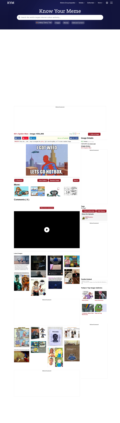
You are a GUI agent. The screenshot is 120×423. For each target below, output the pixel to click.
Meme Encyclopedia (67, 3)
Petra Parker (85, 300)
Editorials (90, 3)
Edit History (101, 211)
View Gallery (43, 180)
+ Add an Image (94, 134)
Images (57, 23)
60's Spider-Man (21, 134)
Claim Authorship (89, 211)
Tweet (33, 138)
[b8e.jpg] (47, 160)
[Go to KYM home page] (10, 3)
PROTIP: (16, 141)
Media (81, 3)
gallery (42, 141)
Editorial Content (78, 23)
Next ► (76, 180)
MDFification (89, 217)
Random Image (54, 180)
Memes (66, 23)
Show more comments (47, 208)
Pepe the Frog (98, 313)
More (99, 3)
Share (18, 138)
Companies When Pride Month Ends (88, 314)
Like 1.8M (75, 138)
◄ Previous (18, 180)
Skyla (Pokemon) (99, 300)
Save (26, 138)
